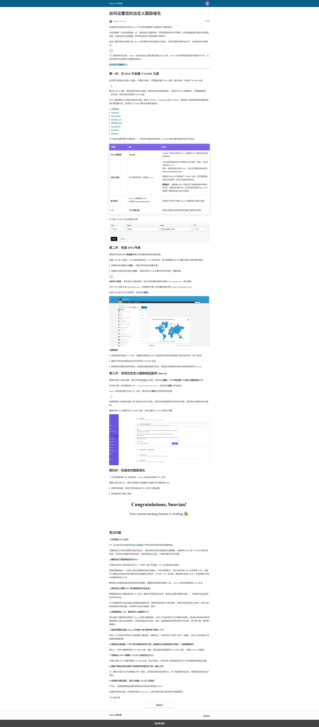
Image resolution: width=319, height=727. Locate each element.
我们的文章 (152, 554)
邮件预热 (189, 602)
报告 (202, 593)
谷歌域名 (115, 109)
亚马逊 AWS (116, 123)
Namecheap (115, 116)
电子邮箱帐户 (139, 545)
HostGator (115, 130)
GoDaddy (115, 112)
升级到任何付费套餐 (124, 36)
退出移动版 (159, 723)
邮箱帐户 (145, 380)
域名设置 (116, 697)
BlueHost (115, 133)
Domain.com (116, 119)
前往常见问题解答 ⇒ (118, 64)
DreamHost (115, 126)
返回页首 (206, 716)
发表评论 (159, 705)
